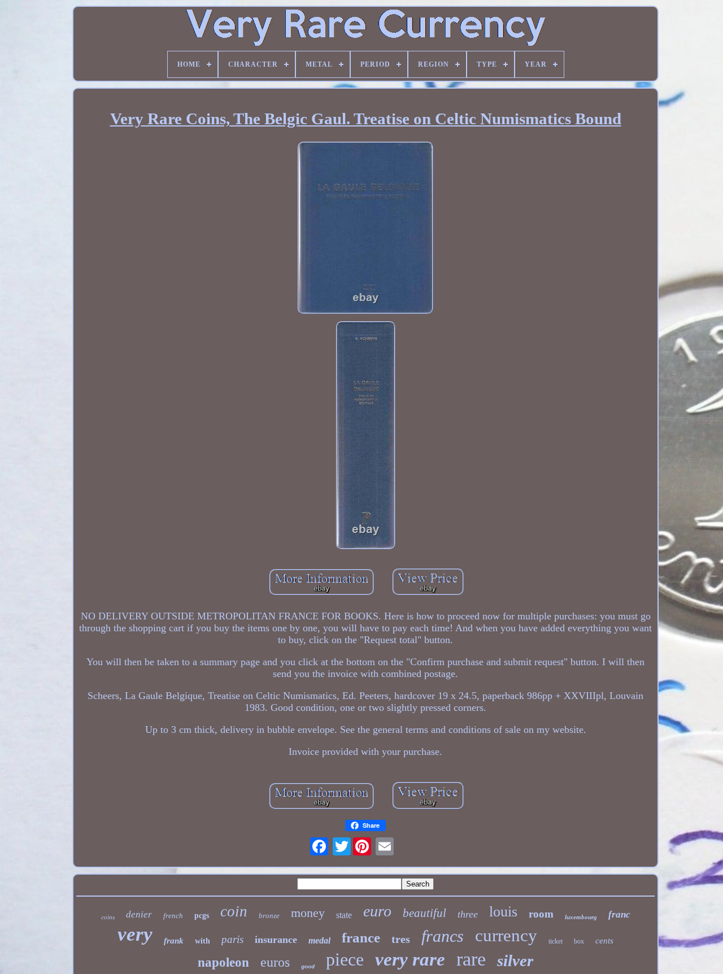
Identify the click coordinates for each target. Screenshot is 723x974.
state (344, 915)
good (308, 967)
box (579, 941)
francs (442, 936)
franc (619, 914)
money (308, 913)
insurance (276, 939)
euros (275, 962)
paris (232, 939)
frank (174, 940)
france (361, 937)
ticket (555, 941)
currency (506, 935)
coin (233, 911)
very (135, 934)
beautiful (424, 913)
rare (471, 959)
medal (319, 940)
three (468, 914)
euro (377, 911)
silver (515, 960)
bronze (269, 915)
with (202, 941)
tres (400, 939)
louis (503, 911)
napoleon (223, 962)
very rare (410, 959)
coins (108, 917)
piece (345, 959)
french (173, 915)
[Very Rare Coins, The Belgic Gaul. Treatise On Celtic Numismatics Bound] (365, 229)
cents (604, 940)
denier (139, 914)
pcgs (201, 915)
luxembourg (581, 917)
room (541, 914)
